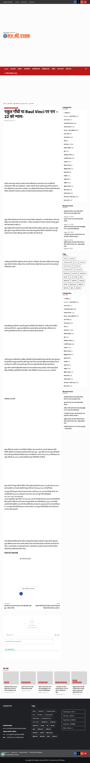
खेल (70, 277)
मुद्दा (10, 108)
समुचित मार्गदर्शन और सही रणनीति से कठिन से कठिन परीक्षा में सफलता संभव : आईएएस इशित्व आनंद (74, 244)
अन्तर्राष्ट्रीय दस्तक (68, 123)
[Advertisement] (45, 88)
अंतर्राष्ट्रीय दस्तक (67, 273)
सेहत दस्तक (66, 189)
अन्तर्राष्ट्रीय (27, 69)
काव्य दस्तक (60, 69)
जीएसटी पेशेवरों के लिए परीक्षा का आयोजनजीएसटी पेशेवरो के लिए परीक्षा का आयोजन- (48, 606)
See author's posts (28, 588)
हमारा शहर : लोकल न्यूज (69, 196)
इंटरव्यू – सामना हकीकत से (70, 130)
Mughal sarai (67, 266)
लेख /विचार (65, 284)
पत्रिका (81, 277)
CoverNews (52, 760)
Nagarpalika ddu (68, 269)
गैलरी (65, 141)
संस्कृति (65, 175)
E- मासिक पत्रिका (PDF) (10, 73)
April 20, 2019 (9, 120)
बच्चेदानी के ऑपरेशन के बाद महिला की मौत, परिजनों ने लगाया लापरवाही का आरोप (73, 212)
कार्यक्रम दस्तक (83, 273)
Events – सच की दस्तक (70, 116)
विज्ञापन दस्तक (67, 165)
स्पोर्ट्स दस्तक (67, 193)
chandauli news (68, 262)
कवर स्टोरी (66, 134)
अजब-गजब (66, 120)
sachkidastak (25, 558)
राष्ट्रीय (20, 69)
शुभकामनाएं (66, 172)
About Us (31, 2)
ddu (76, 262)
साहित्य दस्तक (66, 288)
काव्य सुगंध (65, 277)
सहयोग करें (68, 69)
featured (82, 262)
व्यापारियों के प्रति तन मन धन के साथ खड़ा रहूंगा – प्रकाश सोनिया (74, 427)
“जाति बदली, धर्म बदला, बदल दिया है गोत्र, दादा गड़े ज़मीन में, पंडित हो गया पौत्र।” (74, 235)
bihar (65, 258)
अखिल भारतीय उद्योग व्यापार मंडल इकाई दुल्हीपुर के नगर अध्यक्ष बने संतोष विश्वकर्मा (74, 227)
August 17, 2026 (26, 690)
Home (17, 2)
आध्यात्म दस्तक (67, 127)
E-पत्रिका (66, 113)
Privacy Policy (23, 752)
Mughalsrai (76, 266)
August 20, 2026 (9, 692)
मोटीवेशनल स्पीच (68, 155)
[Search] (86, 68)
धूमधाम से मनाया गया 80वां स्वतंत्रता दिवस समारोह (73, 220)
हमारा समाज (66, 200)
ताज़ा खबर (13, 69)
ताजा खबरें (75, 277)
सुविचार (72, 288)
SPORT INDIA (78, 269)
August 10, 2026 (43, 692)
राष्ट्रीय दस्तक (81, 280)
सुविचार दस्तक (67, 186)
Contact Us (24, 2)
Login (58, 635)
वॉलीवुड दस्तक (45, 69)
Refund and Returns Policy (11, 754)
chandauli (72, 258)
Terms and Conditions (35, 752)
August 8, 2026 (59, 694)
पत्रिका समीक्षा (67, 148)
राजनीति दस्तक (36, 69)
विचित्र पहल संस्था (73, 284)
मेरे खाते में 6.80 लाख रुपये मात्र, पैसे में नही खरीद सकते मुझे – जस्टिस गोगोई (17, 606)
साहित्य (53, 69)
